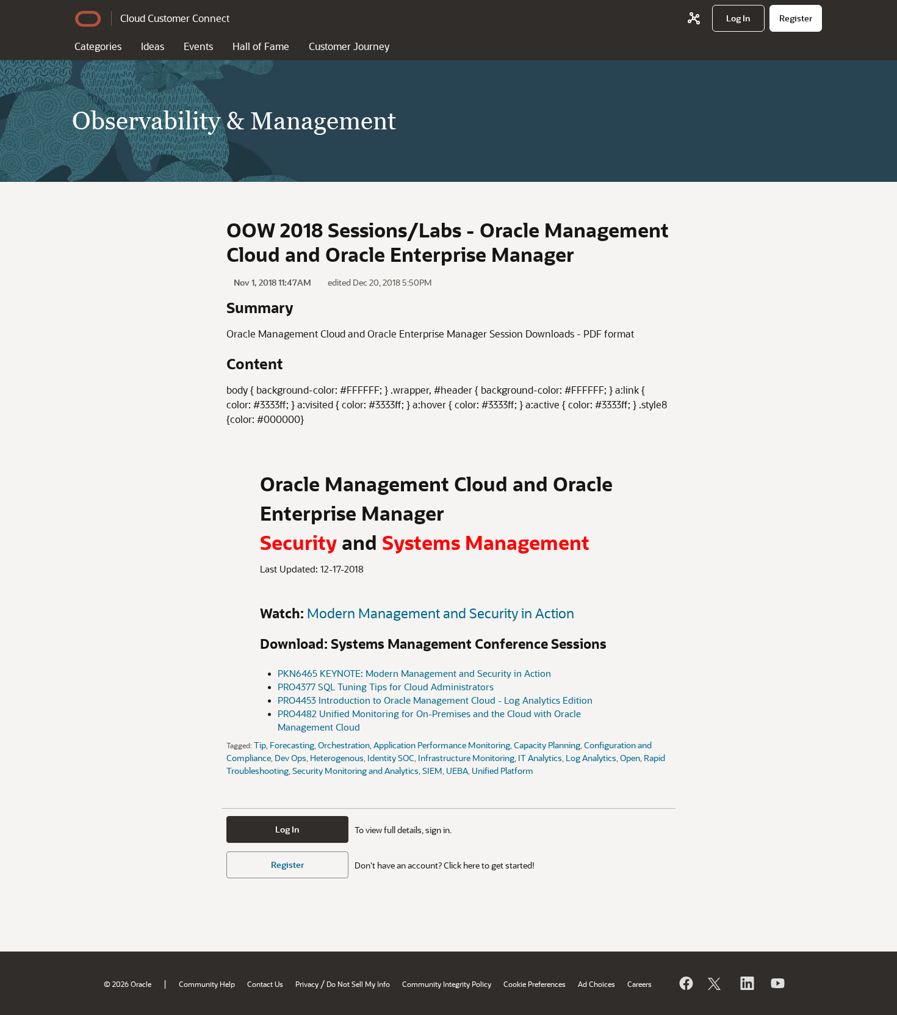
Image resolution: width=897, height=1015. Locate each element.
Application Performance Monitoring (441, 745)
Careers (639, 984)
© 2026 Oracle (127, 984)
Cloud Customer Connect (174, 18)
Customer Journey (349, 46)
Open (630, 758)
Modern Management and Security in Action (440, 613)
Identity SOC (390, 758)
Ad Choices (596, 984)
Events (198, 46)
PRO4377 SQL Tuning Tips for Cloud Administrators (386, 687)
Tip (260, 745)
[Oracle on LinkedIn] (746, 983)
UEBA (457, 770)
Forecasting (292, 745)
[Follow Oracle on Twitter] (716, 983)
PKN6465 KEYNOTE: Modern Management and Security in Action (414, 673)
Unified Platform (502, 770)
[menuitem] (738, 18)
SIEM (432, 770)
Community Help (207, 984)
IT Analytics (540, 758)
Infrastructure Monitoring (466, 758)
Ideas (152, 46)
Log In (287, 829)
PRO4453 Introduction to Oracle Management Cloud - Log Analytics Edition (435, 700)
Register (287, 864)
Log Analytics (591, 758)
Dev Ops (290, 758)
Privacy (307, 984)
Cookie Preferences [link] (534, 984)
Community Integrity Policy (446, 984)
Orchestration (344, 745)
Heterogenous (337, 758)
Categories (97, 46)
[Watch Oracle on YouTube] (777, 983)
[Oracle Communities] (693, 18)
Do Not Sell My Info (358, 984)
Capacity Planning (547, 745)
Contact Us (265, 984)
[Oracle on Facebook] (685, 983)
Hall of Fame (260, 46)
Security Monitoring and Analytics (355, 770)
